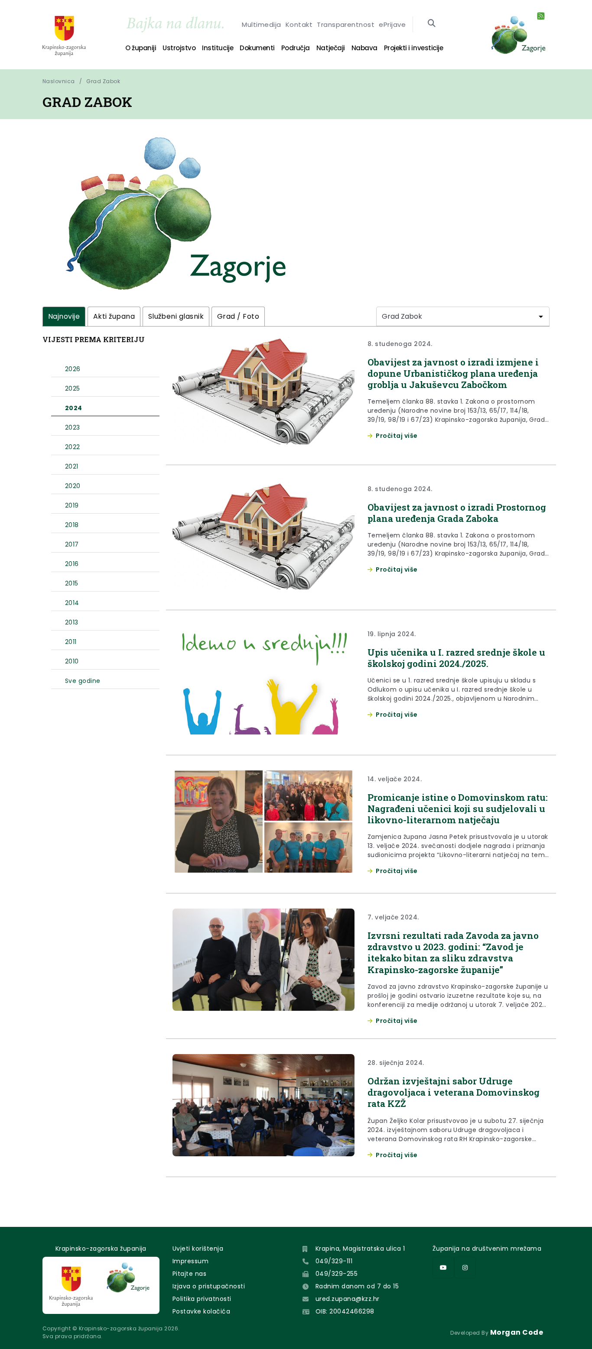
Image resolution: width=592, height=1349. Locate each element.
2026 (73, 369)
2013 (71, 622)
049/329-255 (337, 1273)
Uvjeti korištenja (197, 1248)
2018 (72, 525)
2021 (71, 466)
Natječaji (330, 47)
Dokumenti (257, 47)
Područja (295, 47)
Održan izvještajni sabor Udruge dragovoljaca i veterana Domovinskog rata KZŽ (454, 1092)
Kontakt (299, 24)
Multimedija (261, 24)
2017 (72, 544)
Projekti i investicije (413, 47)
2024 (73, 408)
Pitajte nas (189, 1273)
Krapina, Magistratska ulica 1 (360, 1248)
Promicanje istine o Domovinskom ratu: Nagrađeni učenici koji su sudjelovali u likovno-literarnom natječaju (458, 808)
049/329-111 (334, 1261)
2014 (72, 602)
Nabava (364, 47)
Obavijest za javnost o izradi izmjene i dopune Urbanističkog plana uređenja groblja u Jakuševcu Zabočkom (453, 373)
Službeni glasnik (176, 316)
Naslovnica (58, 81)
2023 (72, 427)
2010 (72, 661)
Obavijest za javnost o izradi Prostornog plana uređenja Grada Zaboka (457, 512)
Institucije (217, 47)
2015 (71, 583)
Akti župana (114, 316)
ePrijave (392, 24)
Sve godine (83, 680)
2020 (73, 486)
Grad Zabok (103, 81)
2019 (72, 505)
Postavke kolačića (201, 1311)
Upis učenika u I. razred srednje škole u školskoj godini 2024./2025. (456, 658)
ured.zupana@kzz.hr (348, 1298)
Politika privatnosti (201, 1298)
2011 (71, 641)
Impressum (190, 1261)
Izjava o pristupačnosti (208, 1286)
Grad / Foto (238, 316)
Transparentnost (345, 24)
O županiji (140, 47)
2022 (72, 447)
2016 (72, 564)
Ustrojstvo (179, 47)
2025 (72, 388)
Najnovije (64, 316)
